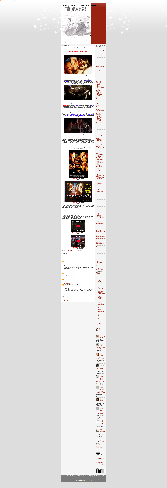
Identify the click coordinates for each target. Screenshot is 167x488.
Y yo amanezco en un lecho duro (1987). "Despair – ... (101, 312)
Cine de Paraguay (98, 82)
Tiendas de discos (98, 230)
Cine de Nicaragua (98, 81)
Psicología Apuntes (99, 214)
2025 (98, 273)
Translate (102, 441)
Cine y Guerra (98, 105)
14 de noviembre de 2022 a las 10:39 (69, 292)
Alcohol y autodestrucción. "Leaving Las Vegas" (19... (101, 317)
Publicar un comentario (66, 300)
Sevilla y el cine (98, 220)
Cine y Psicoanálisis (99, 117)
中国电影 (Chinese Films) (99, 268)
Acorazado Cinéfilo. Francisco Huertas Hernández (81, 5)
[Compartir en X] (79, 250)
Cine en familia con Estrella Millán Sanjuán (100, 88)
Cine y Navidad (98, 113)
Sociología (97, 221)
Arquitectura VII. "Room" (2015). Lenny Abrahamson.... (101, 297)
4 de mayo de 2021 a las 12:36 (68, 275)
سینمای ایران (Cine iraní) (99, 265)
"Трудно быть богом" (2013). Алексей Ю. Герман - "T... (101, 292)
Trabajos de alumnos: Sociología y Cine (99, 242)
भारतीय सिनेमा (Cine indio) (99, 266)
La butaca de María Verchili (100, 177)
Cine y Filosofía (98, 104)
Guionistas (97, 164)
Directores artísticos (99, 143)
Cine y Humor (98, 106)
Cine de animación (98, 79)
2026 (98, 272)
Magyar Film (98, 190)
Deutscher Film (98, 138)
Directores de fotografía (99, 144)
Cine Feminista (98, 91)
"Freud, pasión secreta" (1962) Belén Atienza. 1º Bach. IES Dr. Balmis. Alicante (102, 336)
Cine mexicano (98, 95)
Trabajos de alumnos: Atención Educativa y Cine (100, 231)
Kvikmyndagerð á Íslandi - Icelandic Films (99, 170)
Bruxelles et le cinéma (99, 65)
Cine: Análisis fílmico (99, 122)
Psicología (97, 213)
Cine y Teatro (98, 121)
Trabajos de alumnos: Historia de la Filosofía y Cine (100, 238)
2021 (98, 278)
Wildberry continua (67, 277)
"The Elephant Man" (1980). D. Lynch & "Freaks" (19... (101, 302)
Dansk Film (97, 137)
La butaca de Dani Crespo (100, 172)
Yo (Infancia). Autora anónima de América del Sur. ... (101, 299)
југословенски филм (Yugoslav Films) (99, 261)
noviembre (99, 280)
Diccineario (99, 444)
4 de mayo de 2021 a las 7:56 (68, 257)
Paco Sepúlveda (66, 283)
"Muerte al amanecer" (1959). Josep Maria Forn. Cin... (101, 289)
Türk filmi (97, 248)
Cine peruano (98, 96)
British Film (97, 64)
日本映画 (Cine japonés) (99, 269)
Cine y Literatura (98, 107)
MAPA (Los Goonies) (99, 445)
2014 (98, 331)
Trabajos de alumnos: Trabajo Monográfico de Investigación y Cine (100, 244)
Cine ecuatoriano (98, 86)
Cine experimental (98, 90)
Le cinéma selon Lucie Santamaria (99, 184)
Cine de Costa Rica (99, 80)
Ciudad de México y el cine (100, 135)
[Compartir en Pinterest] (80, 250)
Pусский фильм (98, 215)
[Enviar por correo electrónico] (77, 250)
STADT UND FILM (98, 222)
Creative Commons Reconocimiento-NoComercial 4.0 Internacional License (100, 462)
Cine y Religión (98, 118)
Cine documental (98, 84)
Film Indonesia (98, 157)
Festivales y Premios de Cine (100, 156)
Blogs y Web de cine (99, 63)
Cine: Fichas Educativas (99, 123)
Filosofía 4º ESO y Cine (99, 163)
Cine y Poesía (98, 115)
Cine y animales (98, 99)
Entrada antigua (91, 303)
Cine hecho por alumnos (99, 93)
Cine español (98, 89)
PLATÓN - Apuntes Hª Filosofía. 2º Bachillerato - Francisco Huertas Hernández (99, 400)
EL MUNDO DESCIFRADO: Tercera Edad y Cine (100, 147)
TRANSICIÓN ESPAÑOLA (99, 247)
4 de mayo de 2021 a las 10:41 (68, 269)
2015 (98, 330)
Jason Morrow (82, 480)
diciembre (99, 279)
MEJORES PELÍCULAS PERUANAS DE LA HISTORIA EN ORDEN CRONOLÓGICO (102, 431)
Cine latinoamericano (99, 94)
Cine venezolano (98, 98)
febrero (99, 322)
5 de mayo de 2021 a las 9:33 (68, 285)
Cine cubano (98, 78)
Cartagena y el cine (99, 70)
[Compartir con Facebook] (80, 250)
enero (99, 323)
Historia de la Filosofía (99, 165)
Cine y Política (98, 116)
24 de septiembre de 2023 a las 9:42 (69, 298)
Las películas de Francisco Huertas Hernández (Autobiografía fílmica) (100, 183)
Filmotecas (97, 158)
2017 (98, 328)
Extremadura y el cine (99, 155)
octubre (99, 281)
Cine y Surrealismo (99, 120)
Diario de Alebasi (98, 139)
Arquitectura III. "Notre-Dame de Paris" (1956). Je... (101, 309)
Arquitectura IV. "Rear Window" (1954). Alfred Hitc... (101, 307)
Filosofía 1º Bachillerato (99, 159)
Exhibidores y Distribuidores (100, 154)
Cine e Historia (98, 85)
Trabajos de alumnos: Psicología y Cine (99, 240)
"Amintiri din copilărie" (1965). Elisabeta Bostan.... (101, 315)
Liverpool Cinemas (98, 188)
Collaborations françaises (99, 136)
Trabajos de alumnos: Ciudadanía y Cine (99, 233)
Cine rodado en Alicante (99, 97)
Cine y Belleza (98, 100)
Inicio (79, 303)
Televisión (97, 228)
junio (98, 286)
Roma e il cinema (98, 216)
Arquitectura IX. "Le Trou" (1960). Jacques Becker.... (101, 294)
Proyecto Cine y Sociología (100, 212)
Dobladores (97, 145)
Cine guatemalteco (98, 92)
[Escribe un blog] (78, 250)
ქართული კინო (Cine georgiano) (99, 262)
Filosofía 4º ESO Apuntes (99, 162)
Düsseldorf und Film (99, 146)
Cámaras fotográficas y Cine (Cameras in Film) (100, 66)
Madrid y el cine (98, 189)
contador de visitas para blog (100, 50)
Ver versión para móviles (78, 305)
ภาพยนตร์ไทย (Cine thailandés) (100, 267)
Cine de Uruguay (98, 83)
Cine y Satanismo (98, 119)
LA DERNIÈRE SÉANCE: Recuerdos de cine (99, 180)
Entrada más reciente (66, 303)
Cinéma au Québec (99, 124)
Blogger (91, 480)
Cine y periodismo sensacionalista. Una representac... (101, 304)
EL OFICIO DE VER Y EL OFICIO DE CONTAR (99, 151)
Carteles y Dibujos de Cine (100, 71)
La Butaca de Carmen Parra (100, 171)
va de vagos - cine (100, 446)
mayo (99, 287)
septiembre (99, 282)
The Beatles (98, 229)
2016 (98, 329)
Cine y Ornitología (98, 114)
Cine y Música (98, 112)
